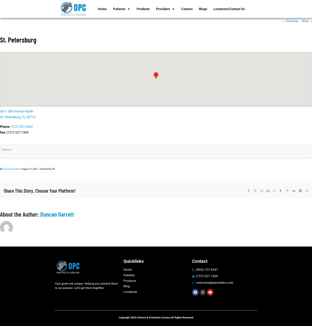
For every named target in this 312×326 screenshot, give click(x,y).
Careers (187, 9)
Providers (163, 9)
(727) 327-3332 (22, 126)
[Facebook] (248, 190)
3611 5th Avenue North (16, 111)
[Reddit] (261, 190)
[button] (156, 75)
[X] (255, 190)
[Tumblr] (280, 190)
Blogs (203, 9)
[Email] (307, 190)
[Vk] (293, 190)
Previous (292, 21)
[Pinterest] (287, 190)
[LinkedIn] (268, 190)
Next (305, 21)
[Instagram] (203, 292)
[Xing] (300, 190)
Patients (119, 9)
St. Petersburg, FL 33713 (17, 117)
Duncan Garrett (11, 169)
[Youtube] (210, 292)
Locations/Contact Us (229, 9)
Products (143, 9)
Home (102, 9)
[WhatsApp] (274, 190)
